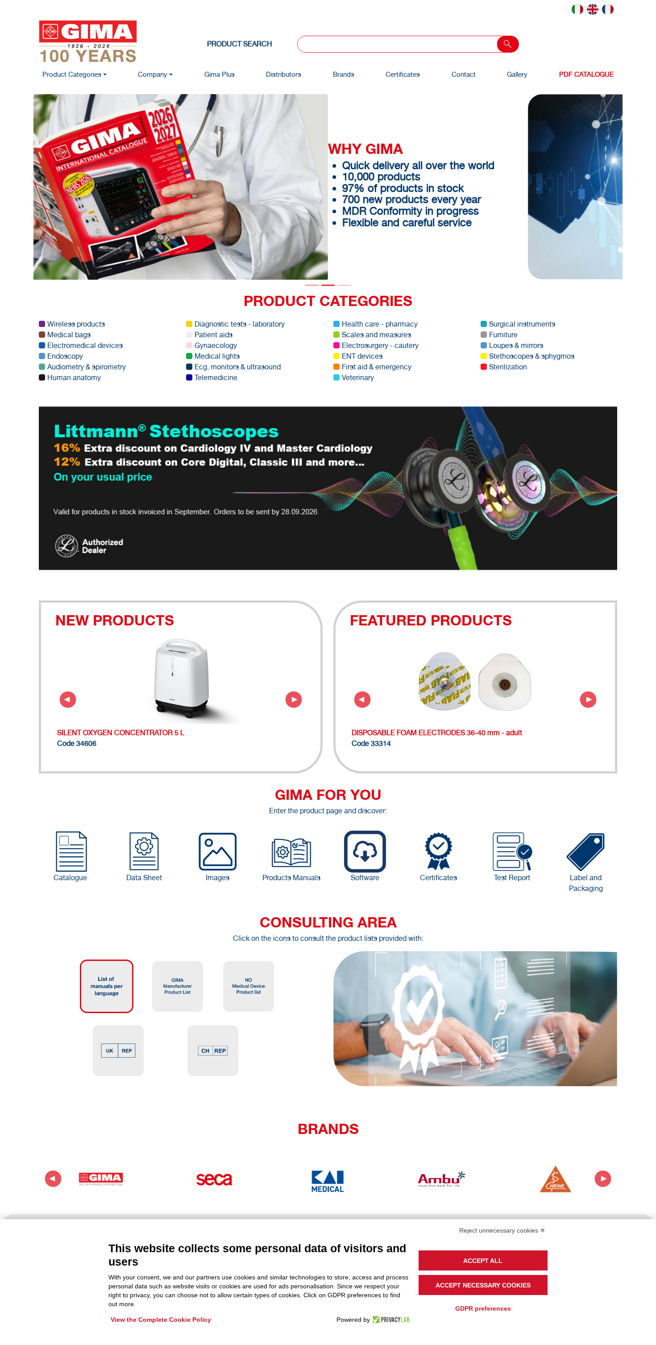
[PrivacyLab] (390, 1319)
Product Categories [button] (71, 74)
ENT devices (362, 356)
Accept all (482, 1260)
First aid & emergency (376, 366)
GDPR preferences (483, 1308)
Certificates (403, 74)
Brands (343, 74)
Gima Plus (219, 74)
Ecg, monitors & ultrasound (238, 366)
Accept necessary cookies (483, 1285)
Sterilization (508, 366)
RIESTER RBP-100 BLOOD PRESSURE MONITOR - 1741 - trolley (456, 732)
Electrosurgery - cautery (380, 345)
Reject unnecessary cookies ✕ (502, 1230)
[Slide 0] (312, 285)
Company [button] (152, 74)
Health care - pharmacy (380, 323)
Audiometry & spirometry (86, 366)
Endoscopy (65, 356)
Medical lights (217, 356)
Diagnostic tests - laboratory (240, 323)
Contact (464, 74)
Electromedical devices (85, 345)
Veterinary (358, 377)
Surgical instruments (522, 323)
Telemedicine (216, 377)
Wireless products (76, 323)
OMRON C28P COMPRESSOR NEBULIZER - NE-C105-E (149, 732)
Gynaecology (216, 345)
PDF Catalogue (586, 74)
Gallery (517, 74)
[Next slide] (293, 699)
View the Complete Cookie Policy (161, 1319)
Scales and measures (376, 334)
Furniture (503, 334)
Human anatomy (74, 377)
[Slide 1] (328, 285)
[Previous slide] (68, 699)
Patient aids (214, 334)
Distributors (283, 74)
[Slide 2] (344, 285)
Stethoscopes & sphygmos (531, 356)
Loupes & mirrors (516, 345)
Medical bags (69, 334)
